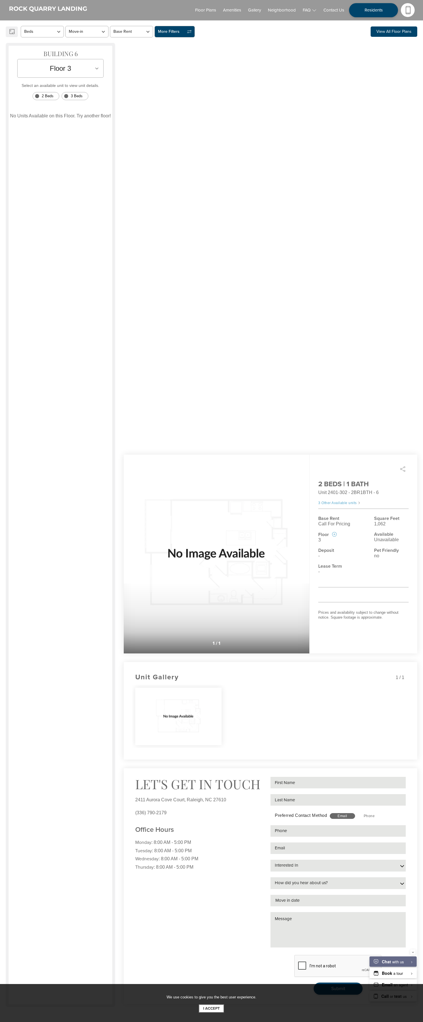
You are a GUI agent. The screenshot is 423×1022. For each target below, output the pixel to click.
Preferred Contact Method (301, 815)
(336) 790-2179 (151, 812)
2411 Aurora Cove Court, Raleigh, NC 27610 (180, 799)
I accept (211, 1008)
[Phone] (408, 10)
